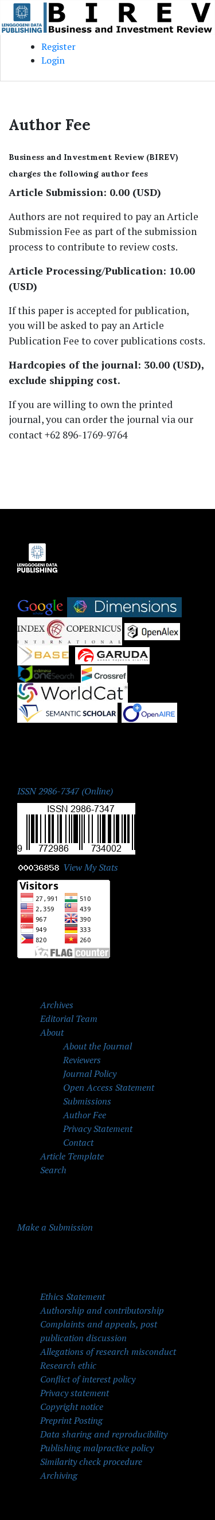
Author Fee (84, 1114)
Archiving (58, 1475)
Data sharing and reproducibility (103, 1434)
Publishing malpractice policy (97, 1447)
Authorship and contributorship (102, 1310)
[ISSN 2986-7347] (76, 827)
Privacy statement (74, 1392)
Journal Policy (89, 1073)
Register (58, 46)
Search (53, 1169)
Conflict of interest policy (87, 1379)
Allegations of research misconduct (108, 1351)
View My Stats (90, 867)
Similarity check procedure (91, 1461)
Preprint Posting (71, 1420)
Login (53, 60)
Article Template (72, 1156)
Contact (78, 1142)
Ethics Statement (72, 1296)
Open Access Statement (108, 1087)
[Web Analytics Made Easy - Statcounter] (39, 867)
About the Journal (97, 1046)
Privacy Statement (97, 1128)
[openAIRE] (149, 712)
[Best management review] (72, 691)
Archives (56, 1004)
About (52, 1032)
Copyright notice (71, 1406)
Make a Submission (55, 1227)
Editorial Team (68, 1018)
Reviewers (82, 1059)
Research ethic (68, 1365)
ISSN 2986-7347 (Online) (65, 791)
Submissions (87, 1101)
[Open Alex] (152, 630)
